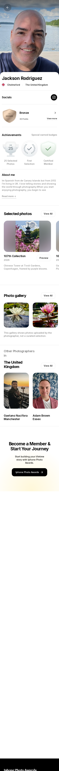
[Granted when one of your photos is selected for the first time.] (29, 148)
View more (52, 118)
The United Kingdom (36, 84)
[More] (55, 113)
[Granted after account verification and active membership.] (48, 148)
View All (48, 213)
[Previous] (7, 7)
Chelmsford (13, 84)
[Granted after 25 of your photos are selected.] (11, 148)
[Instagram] (54, 97)
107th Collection (14, 256)
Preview (43, 258)
